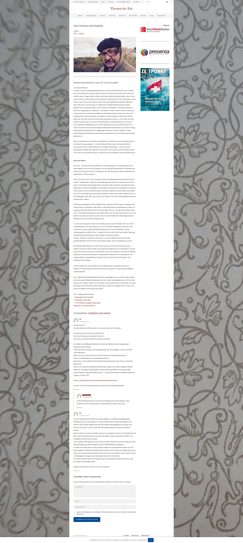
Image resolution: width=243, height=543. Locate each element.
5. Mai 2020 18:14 (84, 321)
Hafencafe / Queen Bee (83, 300)
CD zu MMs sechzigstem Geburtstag (88, 303)
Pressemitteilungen (123, 2)
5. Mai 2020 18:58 (87, 397)
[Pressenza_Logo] (154, 52)
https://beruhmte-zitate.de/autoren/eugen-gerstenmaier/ (98, 380)
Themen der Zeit (79, 2)
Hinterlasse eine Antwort (99, 313)
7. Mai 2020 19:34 (84, 415)
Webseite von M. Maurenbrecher (84, 306)
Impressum (135, 535)
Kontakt (136, 2)
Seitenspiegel (92, 2)
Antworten (76, 389)
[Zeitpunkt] (154, 89)
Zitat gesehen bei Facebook (84, 297)
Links (103, 2)
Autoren (111, 2)
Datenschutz (145, 535)
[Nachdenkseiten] (154, 29)
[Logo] (121, 8)
